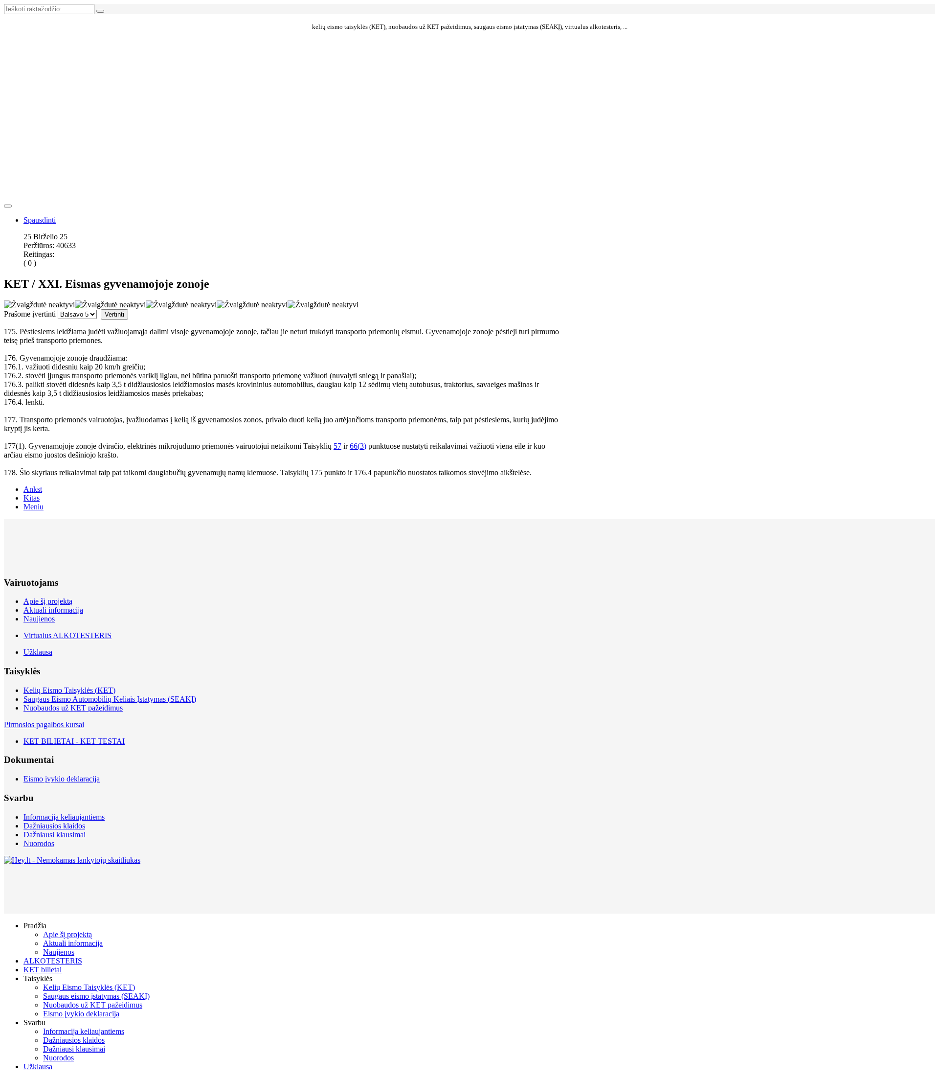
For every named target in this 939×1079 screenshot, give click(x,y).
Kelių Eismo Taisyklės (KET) (69, 690)
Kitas (31, 498)
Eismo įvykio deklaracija (61, 779)
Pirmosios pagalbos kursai (44, 724)
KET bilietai (42, 969)
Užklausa (37, 652)
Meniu (33, 507)
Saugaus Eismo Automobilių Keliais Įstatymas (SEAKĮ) (109, 699)
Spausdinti (39, 220)
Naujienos (39, 619)
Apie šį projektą (47, 601)
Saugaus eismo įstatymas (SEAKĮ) (96, 996)
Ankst (32, 489)
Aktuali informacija (53, 610)
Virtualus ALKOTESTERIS (67, 635)
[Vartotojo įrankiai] (8, 206)
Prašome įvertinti (30, 314)
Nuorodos (38, 843)
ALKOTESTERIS (52, 961)
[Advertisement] (283, 78)
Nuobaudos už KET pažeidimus (73, 708)
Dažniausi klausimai (54, 834)
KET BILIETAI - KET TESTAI (74, 741)
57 (337, 446)
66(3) (358, 446)
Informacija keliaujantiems (64, 817)
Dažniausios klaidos (54, 826)
